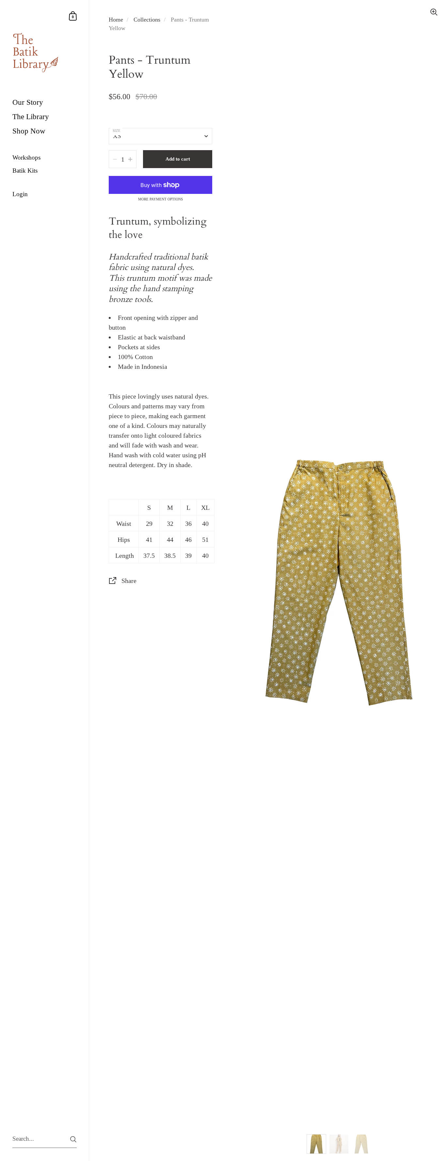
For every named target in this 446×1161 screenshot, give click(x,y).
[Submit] (73, 1139)
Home (116, 19)
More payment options (160, 199)
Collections (147, 19)
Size (116, 131)
